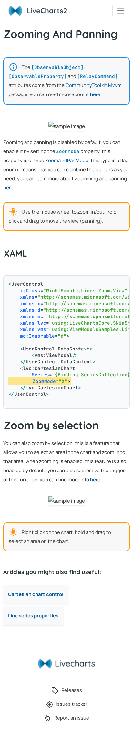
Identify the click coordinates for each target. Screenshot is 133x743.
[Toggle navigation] (120, 11)
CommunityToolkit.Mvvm (94, 85)
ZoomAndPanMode (66, 160)
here (95, 94)
